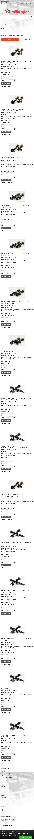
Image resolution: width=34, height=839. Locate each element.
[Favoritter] (22, 3)
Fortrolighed (4, 771)
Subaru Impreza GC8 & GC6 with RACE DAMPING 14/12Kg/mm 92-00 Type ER (14, 350)
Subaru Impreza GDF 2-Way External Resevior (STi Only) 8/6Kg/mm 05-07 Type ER (15, 495)
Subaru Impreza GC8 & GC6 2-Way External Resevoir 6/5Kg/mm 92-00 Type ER (16, 254)
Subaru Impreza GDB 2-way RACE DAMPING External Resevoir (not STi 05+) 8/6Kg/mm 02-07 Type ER (15, 447)
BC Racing (7, 72)
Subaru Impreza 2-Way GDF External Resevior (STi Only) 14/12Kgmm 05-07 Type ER (15, 110)
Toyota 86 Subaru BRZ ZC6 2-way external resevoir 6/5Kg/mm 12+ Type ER (15, 688)
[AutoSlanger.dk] (17, 11)
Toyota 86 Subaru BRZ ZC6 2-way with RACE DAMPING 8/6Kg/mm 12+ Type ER (15, 736)
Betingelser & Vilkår (6, 779)
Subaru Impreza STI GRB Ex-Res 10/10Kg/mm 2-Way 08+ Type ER (16, 543)
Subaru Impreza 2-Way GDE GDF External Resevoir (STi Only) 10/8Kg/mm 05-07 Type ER (16, 62)
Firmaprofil (4, 775)
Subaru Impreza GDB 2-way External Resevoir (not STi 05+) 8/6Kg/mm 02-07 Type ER (16, 399)
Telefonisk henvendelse (7, 777)
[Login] (26, 3)
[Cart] (30, 3)
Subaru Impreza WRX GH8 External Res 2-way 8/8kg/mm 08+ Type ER (16, 639)
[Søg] (31, 17)
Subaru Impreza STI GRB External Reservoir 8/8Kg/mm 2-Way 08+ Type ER (16, 591)
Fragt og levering (6, 773)
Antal (3, 80)
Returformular (5, 781)
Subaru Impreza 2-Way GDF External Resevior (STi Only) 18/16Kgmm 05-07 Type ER (15, 158)
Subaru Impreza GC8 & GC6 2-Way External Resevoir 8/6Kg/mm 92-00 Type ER (16, 302)
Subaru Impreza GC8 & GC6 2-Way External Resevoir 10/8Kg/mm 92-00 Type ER (16, 206)
